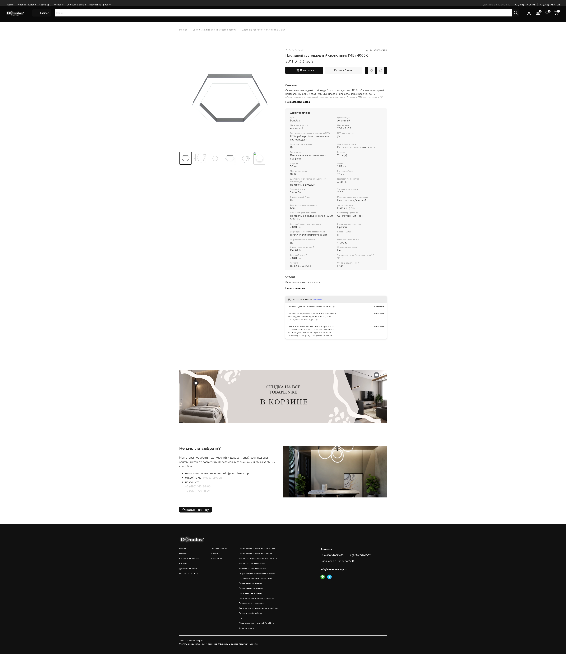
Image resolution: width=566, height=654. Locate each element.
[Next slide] (275, 99)
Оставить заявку (195, 509)
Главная (10, 4)
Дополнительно (246, 628)
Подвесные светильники (251, 583)
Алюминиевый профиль (250, 613)
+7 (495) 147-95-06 (525, 4)
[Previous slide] (183, 99)
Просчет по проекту (100, 4)
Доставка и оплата (76, 4)
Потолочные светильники (251, 588)
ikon (241, 618)
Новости (21, 4)
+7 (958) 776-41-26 (550, 4)
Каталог (44, 12)
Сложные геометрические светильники (263, 29)
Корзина (215, 553)
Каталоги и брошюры (39, 4)
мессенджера (212, 477)
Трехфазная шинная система (252, 568)
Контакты (59, 4)
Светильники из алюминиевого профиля (215, 29)
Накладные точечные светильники (255, 578)
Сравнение (216, 558)
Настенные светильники (250, 593)
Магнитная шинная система (252, 563)
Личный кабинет (219, 548)
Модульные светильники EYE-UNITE (256, 623)
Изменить (317, 299)
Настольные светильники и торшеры (256, 598)
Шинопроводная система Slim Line (255, 553)
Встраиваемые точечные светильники (257, 573)
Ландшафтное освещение (251, 603)
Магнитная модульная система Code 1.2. (258, 558)
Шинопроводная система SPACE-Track (257, 548)
